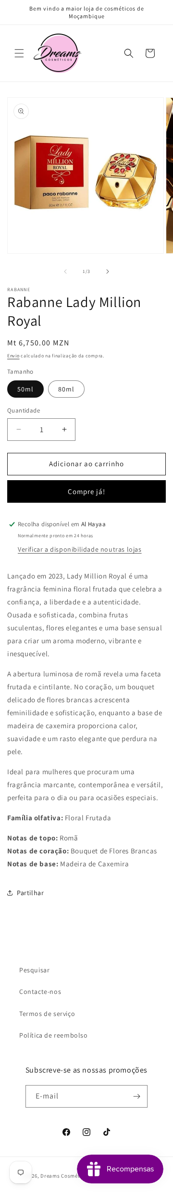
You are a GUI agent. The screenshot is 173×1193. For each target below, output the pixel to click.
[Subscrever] (136, 1096)
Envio (13, 356)
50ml (25, 389)
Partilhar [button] (30, 892)
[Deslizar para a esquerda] (65, 271)
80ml (66, 389)
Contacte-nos (40, 991)
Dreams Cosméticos (65, 1175)
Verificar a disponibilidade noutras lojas (80, 549)
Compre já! (86, 491)
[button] (19, 53)
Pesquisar (34, 970)
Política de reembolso (53, 1035)
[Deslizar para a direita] (107, 271)
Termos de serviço (47, 1013)
